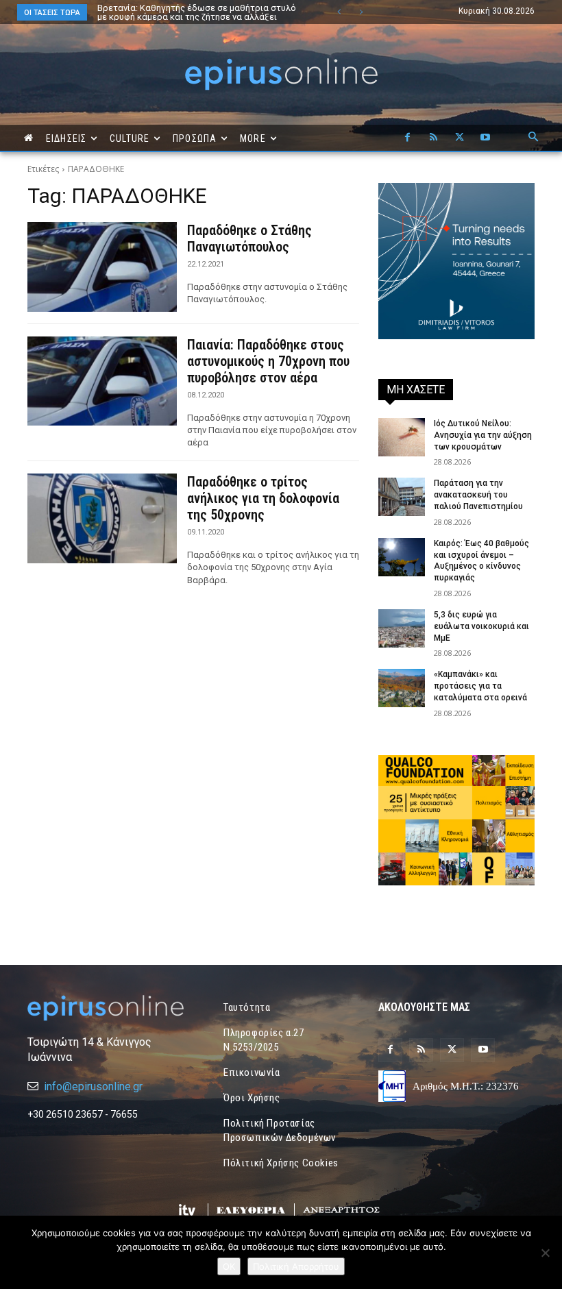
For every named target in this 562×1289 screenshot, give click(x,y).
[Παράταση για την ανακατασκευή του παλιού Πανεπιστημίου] (401, 497)
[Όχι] (545, 1253)
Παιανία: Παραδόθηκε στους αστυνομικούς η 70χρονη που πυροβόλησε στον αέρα (268, 361)
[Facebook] (407, 137)
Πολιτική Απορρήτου (296, 1266)
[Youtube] (485, 137)
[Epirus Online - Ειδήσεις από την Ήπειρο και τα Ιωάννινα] (105, 1008)
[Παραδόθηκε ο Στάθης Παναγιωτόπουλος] (102, 267)
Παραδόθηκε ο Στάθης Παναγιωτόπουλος (249, 238)
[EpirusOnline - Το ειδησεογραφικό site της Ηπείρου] (281, 74)
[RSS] (433, 137)
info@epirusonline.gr (93, 1086)
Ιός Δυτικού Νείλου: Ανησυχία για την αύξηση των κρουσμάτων (483, 435)
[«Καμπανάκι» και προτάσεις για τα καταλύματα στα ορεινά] (401, 688)
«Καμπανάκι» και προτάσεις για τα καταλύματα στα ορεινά (480, 686)
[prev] (338, 12)
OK (229, 1266)
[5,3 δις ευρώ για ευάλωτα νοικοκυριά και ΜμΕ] (401, 628)
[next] (360, 12)
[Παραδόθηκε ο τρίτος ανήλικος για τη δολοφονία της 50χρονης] (102, 518)
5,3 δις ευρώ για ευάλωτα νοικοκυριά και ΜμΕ (481, 626)
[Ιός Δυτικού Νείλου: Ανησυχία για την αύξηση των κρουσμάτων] (401, 437)
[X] (459, 137)
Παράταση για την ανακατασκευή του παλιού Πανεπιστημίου (478, 494)
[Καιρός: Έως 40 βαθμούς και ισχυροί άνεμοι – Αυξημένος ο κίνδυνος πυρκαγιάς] (401, 557)
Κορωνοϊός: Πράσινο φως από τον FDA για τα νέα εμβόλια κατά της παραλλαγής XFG (205, 12)
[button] (533, 138)
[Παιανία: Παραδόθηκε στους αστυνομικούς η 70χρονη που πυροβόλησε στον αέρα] (102, 381)
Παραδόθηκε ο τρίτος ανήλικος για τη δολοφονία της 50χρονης (263, 498)
